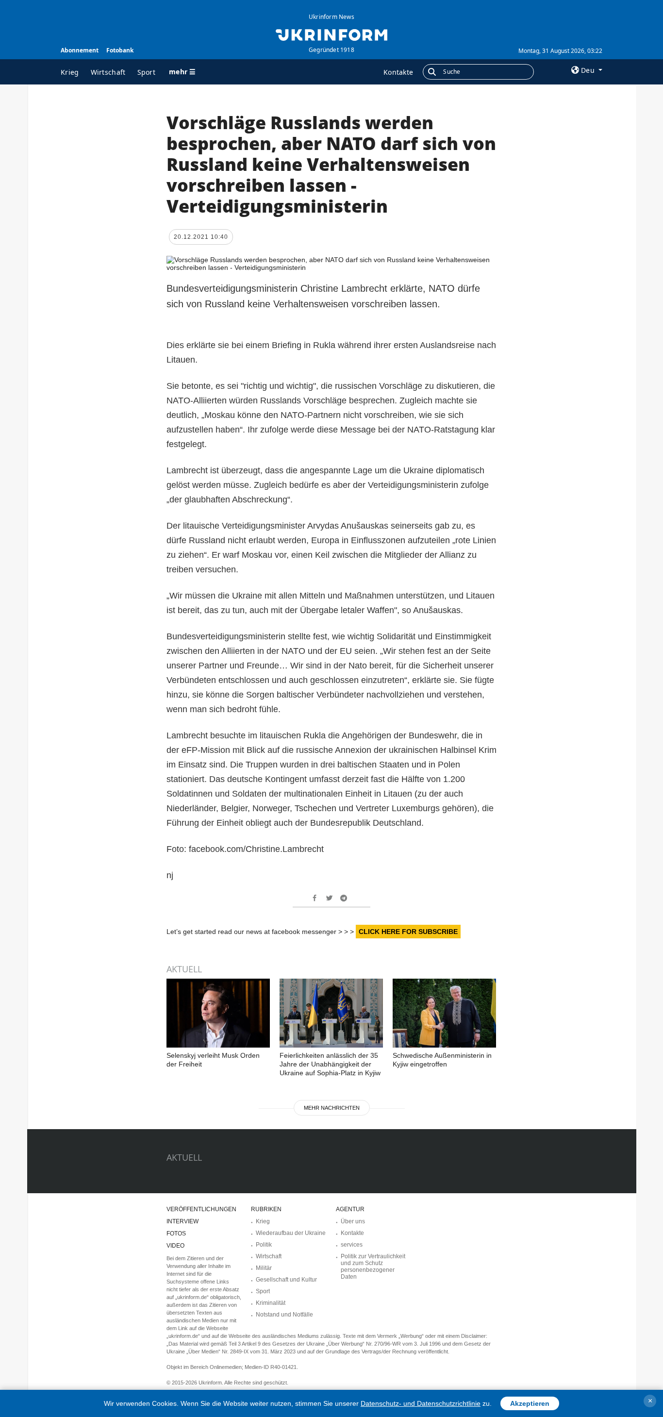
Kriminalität (270, 1303)
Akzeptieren (529, 1403)
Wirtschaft (108, 72)
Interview (182, 1221)
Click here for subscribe (408, 931)
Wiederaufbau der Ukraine (291, 1233)
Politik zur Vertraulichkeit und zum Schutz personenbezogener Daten (373, 1266)
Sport (146, 72)
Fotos (176, 1233)
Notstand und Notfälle (284, 1314)
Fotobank (119, 50)
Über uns (353, 1221)
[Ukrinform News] (331, 34)
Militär (264, 1268)
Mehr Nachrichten (332, 1108)
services (352, 1244)
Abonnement (80, 50)
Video (175, 1245)
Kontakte (398, 72)
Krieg (70, 72)
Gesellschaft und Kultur (286, 1279)
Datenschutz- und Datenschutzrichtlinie (421, 1403)
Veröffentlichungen (201, 1209)
